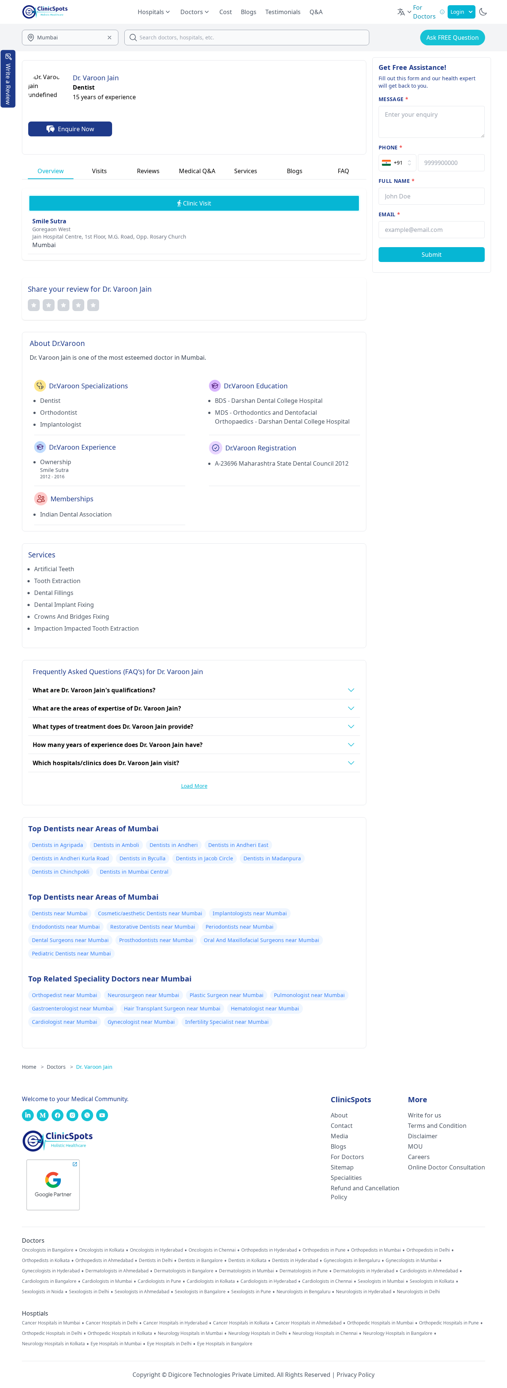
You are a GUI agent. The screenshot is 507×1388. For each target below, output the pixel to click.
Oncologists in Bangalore (47, 1250)
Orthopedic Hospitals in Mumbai (380, 1323)
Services (245, 171)
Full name (397, 180)
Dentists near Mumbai (60, 913)
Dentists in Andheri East (238, 844)
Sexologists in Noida (42, 1292)
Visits (99, 171)
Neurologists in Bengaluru (303, 1292)
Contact (342, 1126)
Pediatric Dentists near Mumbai (71, 953)
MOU (415, 1146)
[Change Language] (405, 11)
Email (389, 214)
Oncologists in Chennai (212, 1250)
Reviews (148, 171)
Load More (194, 785)
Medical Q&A (197, 171)
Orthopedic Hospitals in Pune (449, 1323)
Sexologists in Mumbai (381, 1281)
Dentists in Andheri (174, 844)
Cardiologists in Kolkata (211, 1281)
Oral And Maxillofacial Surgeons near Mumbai (261, 940)
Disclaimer (423, 1136)
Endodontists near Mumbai (66, 926)
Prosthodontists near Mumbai (156, 940)
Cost (225, 12)
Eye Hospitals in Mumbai (116, 1344)
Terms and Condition (437, 1126)
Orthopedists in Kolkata (46, 1261)
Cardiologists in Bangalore (49, 1281)
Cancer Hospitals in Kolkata (241, 1323)
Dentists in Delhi (156, 1261)
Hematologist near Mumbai (265, 1008)
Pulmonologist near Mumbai (309, 995)
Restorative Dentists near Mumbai (152, 926)
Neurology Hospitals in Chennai (324, 1333)
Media (339, 1136)
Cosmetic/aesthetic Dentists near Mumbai (150, 913)
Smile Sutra (49, 221)
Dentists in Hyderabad (295, 1261)
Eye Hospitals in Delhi (169, 1344)
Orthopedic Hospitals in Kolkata (120, 1333)
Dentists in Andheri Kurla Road (70, 858)
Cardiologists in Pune (159, 1281)
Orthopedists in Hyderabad (269, 1250)
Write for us (424, 1115)
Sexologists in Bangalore (200, 1292)
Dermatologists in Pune (303, 1271)
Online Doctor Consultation (446, 1167)
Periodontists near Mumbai (240, 926)
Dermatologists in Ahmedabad (116, 1271)
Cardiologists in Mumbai (107, 1281)
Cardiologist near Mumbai (64, 1021)
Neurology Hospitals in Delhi (257, 1333)
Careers (419, 1157)
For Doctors (347, 1157)
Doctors (60, 1066)
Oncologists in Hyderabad (156, 1250)
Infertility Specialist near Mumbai (227, 1021)
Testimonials (283, 12)
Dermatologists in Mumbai (246, 1271)
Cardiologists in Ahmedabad (429, 1271)
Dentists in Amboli (116, 844)
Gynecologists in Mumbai (412, 1261)
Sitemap (342, 1167)
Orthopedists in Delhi (428, 1250)
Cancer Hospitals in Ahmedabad (308, 1323)
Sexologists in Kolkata (432, 1281)
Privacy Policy (355, 1375)
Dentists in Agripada (57, 844)
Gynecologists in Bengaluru (352, 1261)
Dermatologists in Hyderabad (363, 1271)
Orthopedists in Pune (324, 1250)
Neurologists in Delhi (418, 1292)
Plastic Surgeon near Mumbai (227, 995)
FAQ (343, 171)
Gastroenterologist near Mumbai (73, 1008)
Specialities (346, 1178)
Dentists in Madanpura (272, 858)
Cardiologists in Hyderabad (269, 1281)
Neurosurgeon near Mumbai (143, 995)
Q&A (316, 12)
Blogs (248, 12)
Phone (390, 147)
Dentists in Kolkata (247, 1261)
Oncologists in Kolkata (101, 1250)
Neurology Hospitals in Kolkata (53, 1344)
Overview (50, 171)
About (339, 1115)
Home (33, 1066)
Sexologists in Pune (251, 1292)
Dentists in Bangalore (200, 1261)
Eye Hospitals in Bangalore (224, 1344)
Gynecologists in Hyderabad (51, 1271)
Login (457, 11)
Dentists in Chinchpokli (60, 871)
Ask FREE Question (452, 37)
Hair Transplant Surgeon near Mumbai (172, 1008)
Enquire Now (76, 129)
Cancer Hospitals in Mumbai (51, 1323)
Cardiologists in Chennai (327, 1281)
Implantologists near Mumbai (250, 913)
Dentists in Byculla (143, 858)
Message (393, 99)
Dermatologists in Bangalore (183, 1271)
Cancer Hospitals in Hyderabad (175, 1323)
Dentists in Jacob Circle (204, 858)
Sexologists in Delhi (89, 1292)
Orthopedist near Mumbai (64, 995)
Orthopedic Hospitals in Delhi (52, 1333)
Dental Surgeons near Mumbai (70, 940)
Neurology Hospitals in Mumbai (190, 1333)
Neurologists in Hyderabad (363, 1292)
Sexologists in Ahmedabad (142, 1292)
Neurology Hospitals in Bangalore (397, 1333)
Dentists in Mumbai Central (134, 871)
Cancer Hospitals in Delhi (112, 1323)
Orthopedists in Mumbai (376, 1250)
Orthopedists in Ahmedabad (104, 1261)
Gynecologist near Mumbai (141, 1021)
